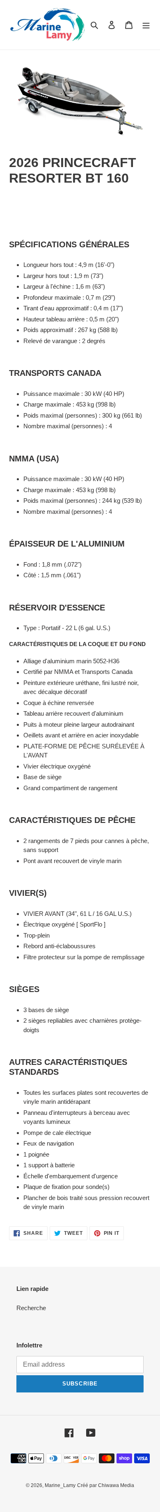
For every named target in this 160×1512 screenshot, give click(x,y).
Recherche (31, 1307)
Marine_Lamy (60, 1485)
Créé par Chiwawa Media (105, 1485)
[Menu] (146, 25)
